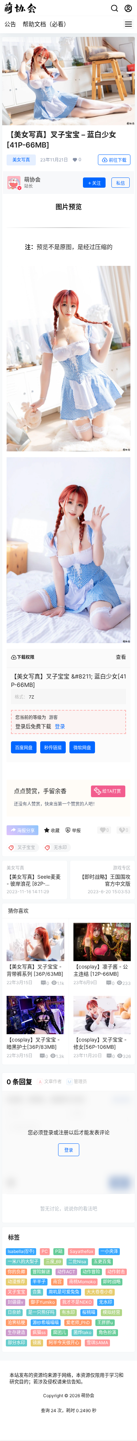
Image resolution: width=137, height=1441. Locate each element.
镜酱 (37, 1342)
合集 (37, 1292)
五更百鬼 (102, 1261)
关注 (96, 183)
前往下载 (117, 160)
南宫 (57, 1282)
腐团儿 (59, 1332)
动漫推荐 (16, 1282)
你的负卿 (16, 1271)
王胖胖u (105, 1322)
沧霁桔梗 (16, 1322)
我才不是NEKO (77, 1302)
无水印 (105, 1302)
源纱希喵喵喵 (46, 1322)
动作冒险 (91, 1271)
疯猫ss (39, 1332)
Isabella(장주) (21, 1251)
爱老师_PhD (78, 1322)
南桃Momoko (82, 1282)
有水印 (68, 1312)
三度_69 (53, 1261)
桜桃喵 (88, 1312)
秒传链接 (53, 747)
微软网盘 (82, 747)
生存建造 (16, 1332)
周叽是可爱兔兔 (64, 1292)
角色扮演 (107, 1332)
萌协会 (87, 1395)
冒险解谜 (41, 1271)
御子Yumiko (43, 1302)
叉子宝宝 (16, 1292)
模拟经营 (111, 1312)
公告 (10, 24)
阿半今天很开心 (64, 1342)
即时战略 (112, 1282)
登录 (60, 726)
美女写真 (21, 160)
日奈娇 (14, 1312)
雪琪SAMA (97, 1342)
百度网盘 (24, 747)
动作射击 (116, 1271)
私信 (120, 183)
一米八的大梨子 (23, 1261)
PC (45, 1251)
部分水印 (16, 1342)
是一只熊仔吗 (41, 1312)
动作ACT (66, 1271)
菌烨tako (82, 1332)
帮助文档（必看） (46, 24)
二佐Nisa (77, 1261)
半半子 (39, 1282)
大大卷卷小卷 (100, 1292)
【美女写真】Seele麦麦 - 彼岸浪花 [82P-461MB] (34, 884)
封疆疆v (15, 1302)
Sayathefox (81, 1251)
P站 (58, 1251)
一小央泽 (109, 1251)
